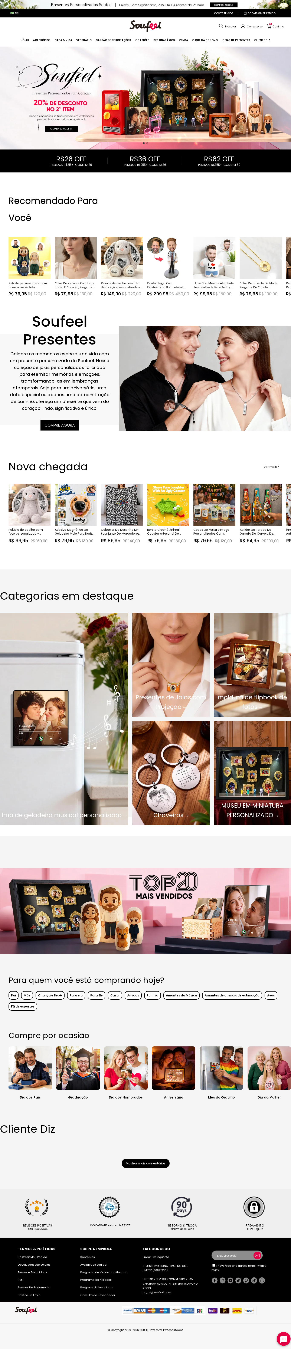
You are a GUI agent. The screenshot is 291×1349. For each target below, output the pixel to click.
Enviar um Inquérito (156, 1257)
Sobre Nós (87, 1257)
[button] (227, 26)
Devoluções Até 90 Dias (34, 1265)
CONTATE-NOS (223, 13)
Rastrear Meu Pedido (32, 1257)
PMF (20, 1280)
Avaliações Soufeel (93, 1265)
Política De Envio (29, 1295)
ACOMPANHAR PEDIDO (262, 13)
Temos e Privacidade (33, 1272)
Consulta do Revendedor (97, 1295)
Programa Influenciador (97, 1287)
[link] (25, 40)
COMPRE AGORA (60, 425)
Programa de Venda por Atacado (103, 1272)
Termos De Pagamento (34, 1287)
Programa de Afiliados (96, 1280)
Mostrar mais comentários (145, 1163)
